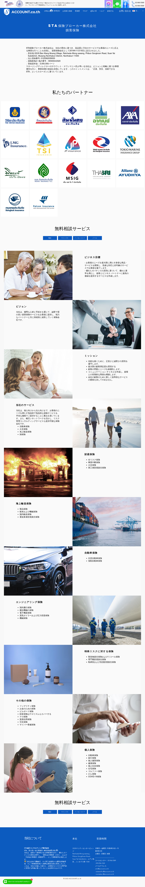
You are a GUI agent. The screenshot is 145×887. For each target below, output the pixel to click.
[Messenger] (109, 4)
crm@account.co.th (102, 869)
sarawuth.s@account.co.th (105, 871)
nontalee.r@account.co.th (105, 874)
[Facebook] (125, 4)
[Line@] (117, 4)
